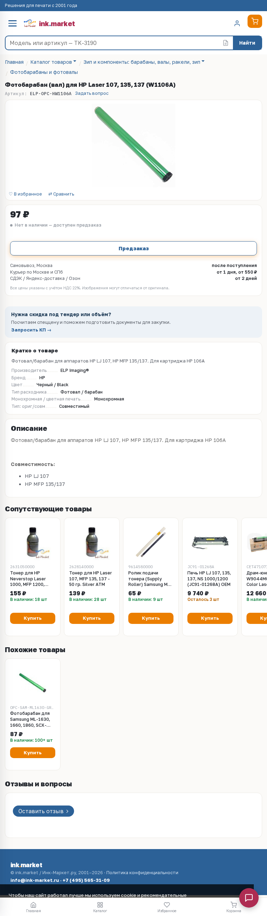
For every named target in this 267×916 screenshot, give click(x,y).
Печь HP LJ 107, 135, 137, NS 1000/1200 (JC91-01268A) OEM (209, 578)
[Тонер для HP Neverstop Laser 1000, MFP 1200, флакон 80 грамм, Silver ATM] (32, 542)
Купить (33, 618)
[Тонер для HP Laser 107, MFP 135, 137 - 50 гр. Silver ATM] (91, 542)
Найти (247, 43)
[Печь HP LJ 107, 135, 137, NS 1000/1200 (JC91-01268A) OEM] (210, 542)
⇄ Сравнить (61, 194)
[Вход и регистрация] (237, 23)
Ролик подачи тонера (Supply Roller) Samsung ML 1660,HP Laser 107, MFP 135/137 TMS (149, 579)
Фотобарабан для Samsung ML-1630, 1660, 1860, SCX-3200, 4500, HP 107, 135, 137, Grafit (31, 719)
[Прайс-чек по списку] (225, 42)
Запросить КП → (31, 330)
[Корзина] (255, 21)
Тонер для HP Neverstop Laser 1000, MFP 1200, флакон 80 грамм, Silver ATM (29, 579)
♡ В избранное (25, 194)
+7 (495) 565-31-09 (86, 880)
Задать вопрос (91, 93)
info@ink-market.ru (34, 880)
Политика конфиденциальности (142, 872)
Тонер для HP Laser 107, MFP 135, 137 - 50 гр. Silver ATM (90, 578)
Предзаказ (134, 248)
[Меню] (12, 23)
